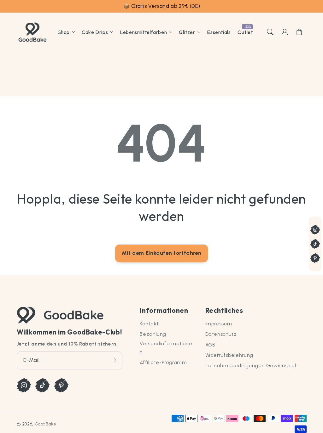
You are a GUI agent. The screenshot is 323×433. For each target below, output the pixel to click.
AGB (210, 345)
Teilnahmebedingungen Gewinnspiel (250, 365)
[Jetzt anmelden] (115, 360)
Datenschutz (221, 334)
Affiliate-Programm (163, 362)
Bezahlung (153, 334)
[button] (270, 32)
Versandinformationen (166, 347)
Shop (64, 32)
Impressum (218, 324)
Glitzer (187, 32)
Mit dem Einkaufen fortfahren (162, 253)
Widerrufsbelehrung (229, 355)
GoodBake (45, 423)
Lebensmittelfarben (143, 32)
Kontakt (149, 324)
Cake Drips (95, 32)
